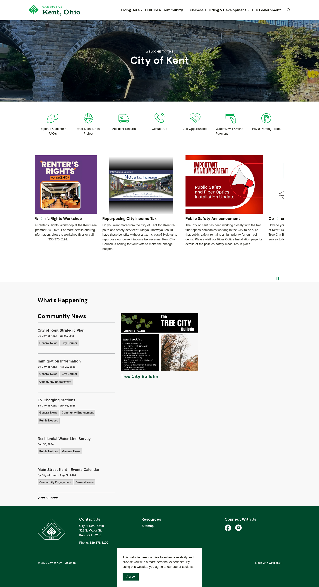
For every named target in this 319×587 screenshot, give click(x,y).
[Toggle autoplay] (277, 278)
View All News (48, 498)
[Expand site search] (289, 10)
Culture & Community (164, 10)
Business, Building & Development (217, 10)
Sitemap (148, 526)
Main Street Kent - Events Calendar (68, 470)
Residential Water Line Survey (64, 439)
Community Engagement (55, 381)
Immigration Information (59, 361)
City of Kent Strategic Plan (61, 330)
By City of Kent (47, 335)
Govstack (275, 562)
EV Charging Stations (56, 400)
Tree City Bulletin (139, 376)
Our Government (266, 10)
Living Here (130, 10)
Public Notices (48, 420)
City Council (70, 343)
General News (48, 343)
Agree (130, 576)
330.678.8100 (99, 542)
